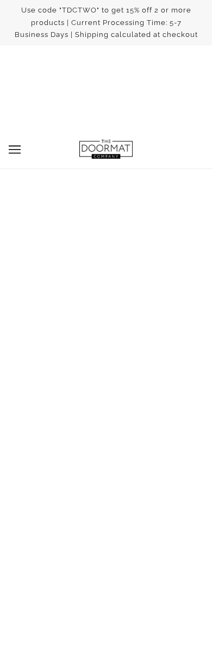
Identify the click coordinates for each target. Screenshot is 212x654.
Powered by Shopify (106, 631)
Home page (120, 254)
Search (106, 423)
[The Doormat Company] (106, 149)
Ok (168, 547)
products (129, 266)
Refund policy (106, 456)
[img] (82, 365)
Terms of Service (106, 439)
